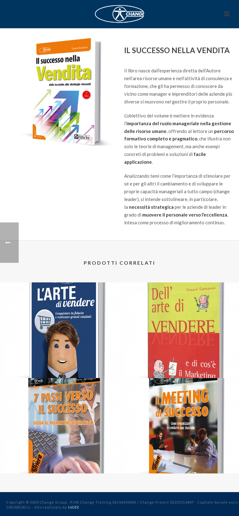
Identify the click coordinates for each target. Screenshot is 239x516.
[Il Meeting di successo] (179, 403)
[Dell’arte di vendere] (179, 308)
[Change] (119, 14)
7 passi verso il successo (60, 457)
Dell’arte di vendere (179, 361)
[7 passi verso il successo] (60, 403)
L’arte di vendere (60, 361)
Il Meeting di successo (179, 457)
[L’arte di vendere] (60, 308)
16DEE (73, 507)
